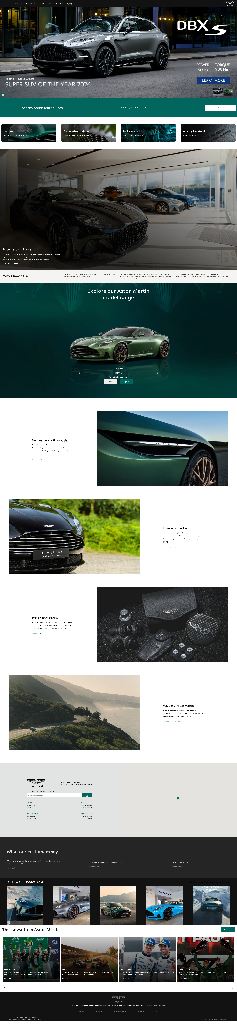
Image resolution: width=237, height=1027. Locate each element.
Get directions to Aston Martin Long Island (41, 791)
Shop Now (36, 633)
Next (228, 92)
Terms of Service (103, 1005)
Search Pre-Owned (170, 547)
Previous (218, 92)
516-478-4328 (86, 813)
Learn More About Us (10, 264)
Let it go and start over (172, 721)
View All (228, 930)
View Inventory (38, 459)
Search (220, 108)
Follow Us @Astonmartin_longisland (210, 882)
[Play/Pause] (3, 95)
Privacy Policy (206, 1019)
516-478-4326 (86, 803)
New (124, 108)
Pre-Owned (135, 108)
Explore (126, 382)
